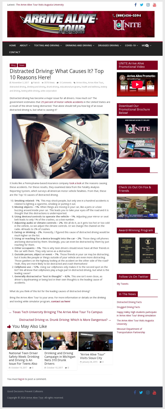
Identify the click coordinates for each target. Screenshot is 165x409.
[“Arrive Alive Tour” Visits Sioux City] (95, 333)
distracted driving (18, 86)
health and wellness (91, 86)
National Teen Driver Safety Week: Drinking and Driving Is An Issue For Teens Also (24, 358)
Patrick (36, 82)
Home (12, 45)
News (21, 65)
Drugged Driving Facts (128, 307)
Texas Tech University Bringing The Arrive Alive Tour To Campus (55, 312)
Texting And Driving (46, 45)
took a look (75, 183)
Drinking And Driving (79, 45)
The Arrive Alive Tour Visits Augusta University (40, 4)
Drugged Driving (108, 45)
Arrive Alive (81, 82)
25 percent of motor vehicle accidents (62, 102)
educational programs (70, 86)
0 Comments (65, 82)
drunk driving (53, 86)
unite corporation (49, 90)
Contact (14, 52)
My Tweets (122, 283)
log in (21, 379)
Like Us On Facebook (133, 170)
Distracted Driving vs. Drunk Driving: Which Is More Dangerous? (65, 320)
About (24, 45)
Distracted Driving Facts (129, 302)
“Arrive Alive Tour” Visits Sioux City (92, 356)
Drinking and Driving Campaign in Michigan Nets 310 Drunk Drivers (59, 358)
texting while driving (30, 90)
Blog (13, 65)
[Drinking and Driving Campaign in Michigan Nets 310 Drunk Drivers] (60, 333)
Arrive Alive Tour (95, 82)
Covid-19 (130, 45)
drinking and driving (36, 86)
